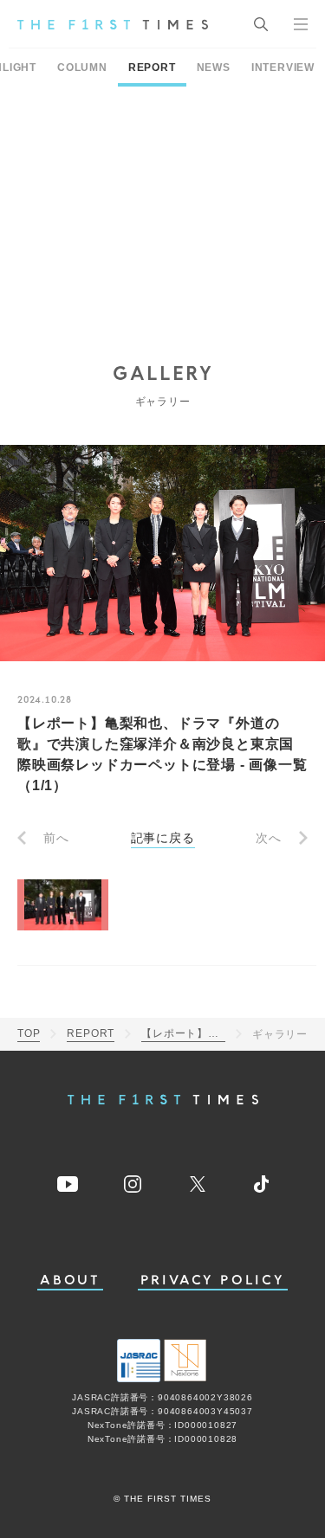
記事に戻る (163, 838)
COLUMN (82, 67)
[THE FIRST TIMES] (112, 24)
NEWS (214, 67)
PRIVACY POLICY (212, 1280)
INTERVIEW (283, 67)
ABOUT (70, 1280)
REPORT (152, 67)
